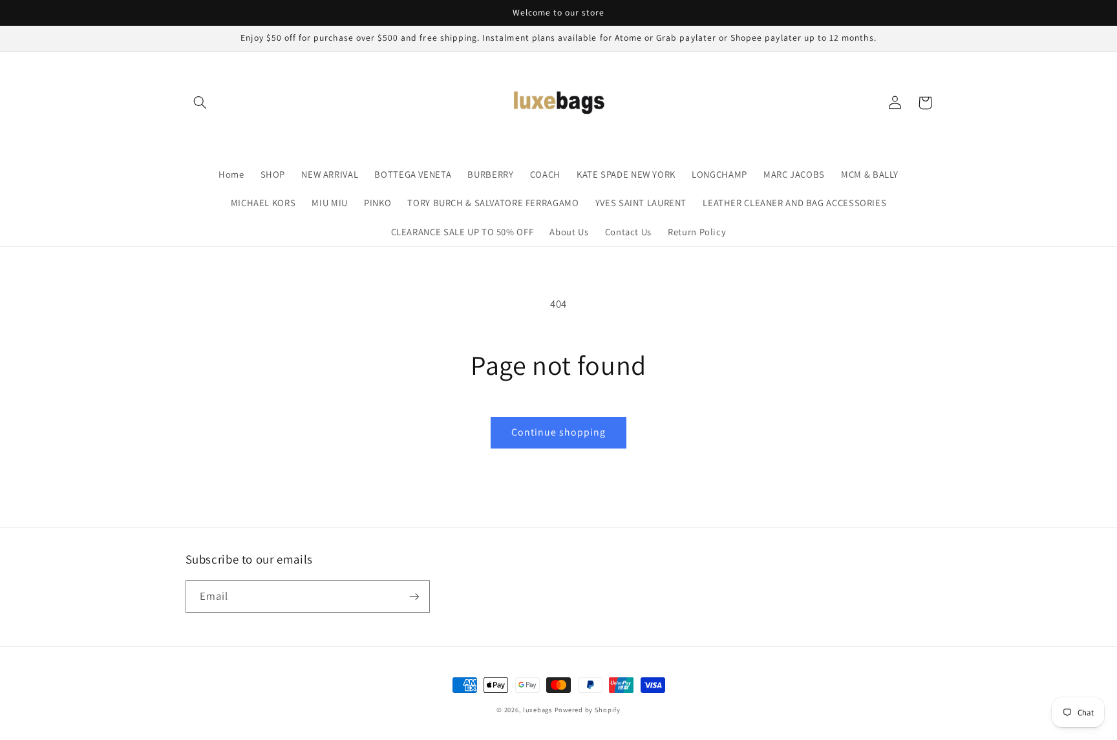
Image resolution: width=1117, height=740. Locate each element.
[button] (200, 103)
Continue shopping (558, 432)
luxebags (537, 709)
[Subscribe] (414, 596)
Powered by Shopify (588, 709)
